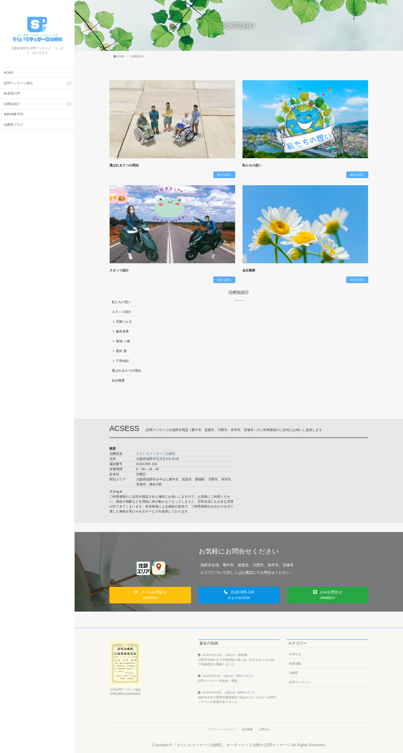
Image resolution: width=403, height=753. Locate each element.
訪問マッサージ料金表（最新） (219, 681)
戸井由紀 (122, 361)
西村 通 (121, 351)
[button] (150, 595)
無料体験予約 (13, 114)
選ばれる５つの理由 (124, 165)
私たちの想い (252, 165)
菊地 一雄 (123, 341)
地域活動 (242, 655)
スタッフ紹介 (119, 270)
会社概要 (248, 270)
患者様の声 (12, 93)
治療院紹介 (12, 104)
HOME (9, 72)
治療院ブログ (13, 124)
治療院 (293, 673)
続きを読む (224, 174)
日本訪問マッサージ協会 (125, 689)
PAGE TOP (389, 726)
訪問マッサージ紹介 (18, 83)
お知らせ (230, 655)
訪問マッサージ (244, 676)
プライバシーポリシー (222, 729)
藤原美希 (122, 331)
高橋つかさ (124, 321)
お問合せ (264, 729)
